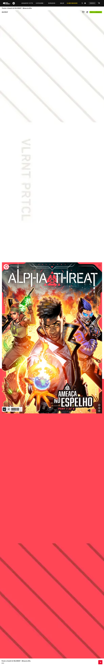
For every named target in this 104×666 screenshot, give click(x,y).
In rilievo (51, 3)
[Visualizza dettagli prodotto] (100, 662)
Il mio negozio (72, 3)
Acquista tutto (27, 3)
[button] (99, 3)
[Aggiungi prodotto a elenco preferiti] (83, 12)
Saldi (62, 3)
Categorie (39, 3)
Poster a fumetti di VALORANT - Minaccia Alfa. (16, 661)
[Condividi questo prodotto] (87, 12)
